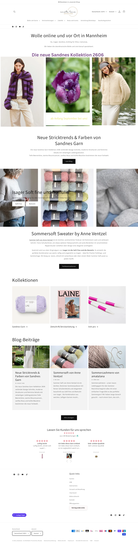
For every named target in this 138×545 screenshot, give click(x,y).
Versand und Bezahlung (77, 489)
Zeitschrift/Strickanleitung (62, 326)
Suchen (71, 479)
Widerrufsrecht (74, 496)
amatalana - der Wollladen (24, 540)
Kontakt (72, 500)
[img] (69, 433)
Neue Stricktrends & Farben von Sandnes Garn (27, 376)
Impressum (73, 493)
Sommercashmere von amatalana (105, 374)
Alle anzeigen (69, 418)
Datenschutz (73, 486)
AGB (70, 482)
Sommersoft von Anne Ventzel (67, 374)
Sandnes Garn (18, 326)
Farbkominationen (69, 266)
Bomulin (32, 204)
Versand (96, 540)
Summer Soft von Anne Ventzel (41, 240)
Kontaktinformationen (82, 540)
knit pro (92, 326)
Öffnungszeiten (74, 503)
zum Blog (69, 161)
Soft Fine (18, 204)
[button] (14, 11)
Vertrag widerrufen (78, 508)
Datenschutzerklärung (50, 540)
